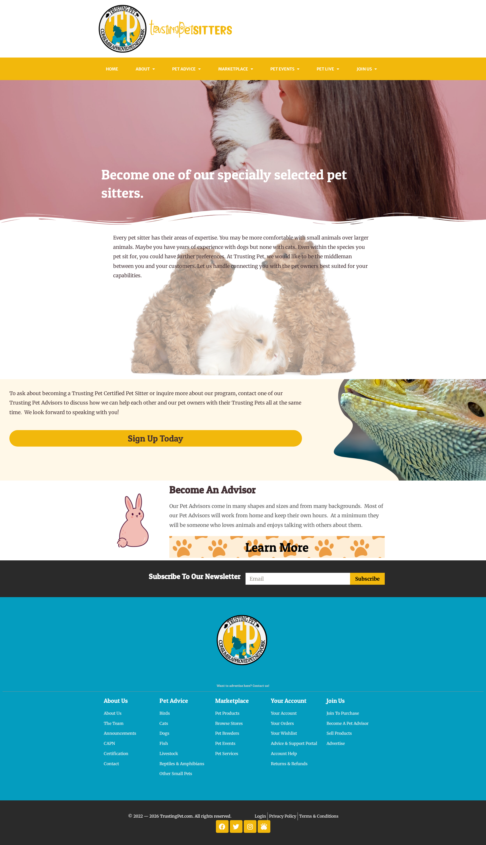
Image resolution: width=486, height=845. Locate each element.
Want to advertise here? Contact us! (243, 686)
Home (112, 68)
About (143, 68)
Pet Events (282, 68)
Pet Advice (184, 68)
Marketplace (232, 700)
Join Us (364, 68)
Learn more (277, 547)
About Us (116, 700)
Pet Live (325, 68)
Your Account (289, 700)
